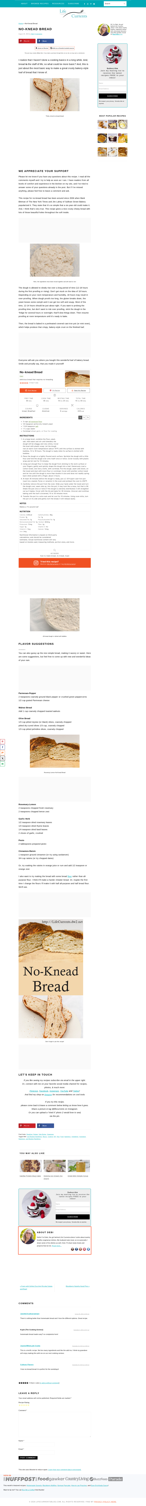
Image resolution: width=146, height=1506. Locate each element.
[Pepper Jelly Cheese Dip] (102, 142)
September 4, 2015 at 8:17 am (81, 1329)
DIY (55, 1136)
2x (84, 417)
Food (61, 1136)
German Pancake (63, 1485)
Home (21, 23)
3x (88, 417)
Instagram (54, 1091)
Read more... (57, 1246)
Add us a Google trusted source (63, 48)
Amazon (48, 1094)
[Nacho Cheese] (122, 142)
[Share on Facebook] (2, 747)
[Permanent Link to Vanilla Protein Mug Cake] (31, 1161)
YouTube (64, 1091)
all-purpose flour (35, 422)
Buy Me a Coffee (28, 1490)
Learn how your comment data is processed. (64, 1469)
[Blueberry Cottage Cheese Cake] (112, 128)
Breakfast (30, 1134)
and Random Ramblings (34, 1136)
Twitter (76, 1091)
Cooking (50, 1136)
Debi (21, 376)
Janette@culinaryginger (29, 1314)
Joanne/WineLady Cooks (30, 1346)
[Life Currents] (73, 17)
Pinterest (34, 1091)
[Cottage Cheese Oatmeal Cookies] (102, 128)
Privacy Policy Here (105, 1502)
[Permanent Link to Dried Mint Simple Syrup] (79, 1161)
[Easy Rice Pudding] (112, 156)
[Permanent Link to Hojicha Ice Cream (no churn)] (55, 1161)
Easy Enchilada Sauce (99, 1485)
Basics (45, 1136)
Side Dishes (42, 1134)
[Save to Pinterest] (2, 741)
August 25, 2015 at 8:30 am (82, 1314)
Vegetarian (50, 1134)
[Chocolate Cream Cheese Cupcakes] (112, 142)
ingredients (75, 1136)
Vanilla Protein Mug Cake (30, 1176)
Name (21, 1441)
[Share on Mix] (2, 752)
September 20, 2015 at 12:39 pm (80, 1364)
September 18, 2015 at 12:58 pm (80, 1346)
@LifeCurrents (53, 564)
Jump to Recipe (42, 48)
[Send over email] (2, 763)
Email (21, 1449)
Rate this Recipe (80, 390)
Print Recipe (32, 390)
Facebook (43, 1091)
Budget (35, 1134)
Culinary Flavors (26, 1364)
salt (36, 426)
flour (70, 876)
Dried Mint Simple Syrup (78, 1176)
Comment (23, 1410)
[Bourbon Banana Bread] (122, 156)
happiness (67, 1136)
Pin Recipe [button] (56, 390)
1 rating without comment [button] (49, 1383)
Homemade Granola (34, 1485)
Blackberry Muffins (50, 1485)
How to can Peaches (79, 1485)
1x (80, 417)
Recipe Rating (24, 1402)
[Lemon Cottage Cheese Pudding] (122, 128)
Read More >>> (118, 34)
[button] (20, 383)
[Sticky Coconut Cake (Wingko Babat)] (102, 156)
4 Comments (38, 34)
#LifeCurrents (69, 564)
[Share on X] (2, 758)
